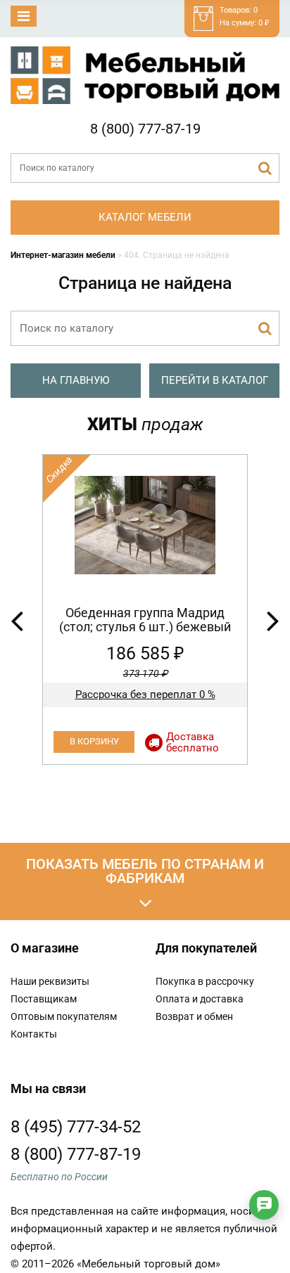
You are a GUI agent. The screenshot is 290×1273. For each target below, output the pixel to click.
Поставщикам (44, 998)
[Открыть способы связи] (264, 1205)
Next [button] (273, 620)
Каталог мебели (145, 217)
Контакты (34, 1034)
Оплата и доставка (200, 998)
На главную (75, 380)
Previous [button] (17, 620)
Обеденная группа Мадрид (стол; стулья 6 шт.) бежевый (145, 619)
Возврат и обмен (194, 1016)
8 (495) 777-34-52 (76, 1127)
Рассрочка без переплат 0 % (145, 694)
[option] (145, 609)
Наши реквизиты (50, 981)
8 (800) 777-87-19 (145, 128)
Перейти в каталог (214, 380)
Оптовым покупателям (64, 1016)
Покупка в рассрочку (205, 981)
